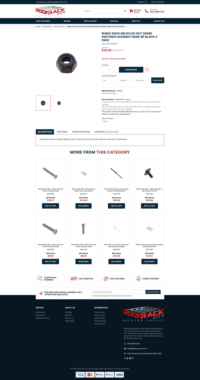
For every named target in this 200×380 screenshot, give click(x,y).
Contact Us (159, 21)
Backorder (131, 70)
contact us (142, 2)
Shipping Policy (100, 321)
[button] (147, 70)
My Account (40, 312)
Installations (90, 21)
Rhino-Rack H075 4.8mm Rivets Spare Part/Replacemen (116, 190)
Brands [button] (67, 21)
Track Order (40, 315)
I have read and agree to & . (113, 296)
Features (62, 132)
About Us (136, 21)
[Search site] (125, 11)
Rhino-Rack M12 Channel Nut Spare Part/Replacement (149, 245)
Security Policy (100, 324)
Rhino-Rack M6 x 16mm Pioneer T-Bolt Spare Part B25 (149, 190)
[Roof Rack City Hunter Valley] (50, 11)
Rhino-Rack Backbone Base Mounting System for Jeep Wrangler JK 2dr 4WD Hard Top (19, 369)
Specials (114, 21)
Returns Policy (99, 318)
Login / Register (157, 2)
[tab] (45, 131)
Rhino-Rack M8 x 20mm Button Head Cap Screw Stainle (83, 190)
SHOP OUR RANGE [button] (43, 21)
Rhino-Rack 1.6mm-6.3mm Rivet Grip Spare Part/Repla (116, 245)
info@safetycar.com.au (137, 348)
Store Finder (69, 321)
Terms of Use (99, 312)
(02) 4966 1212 (157, 12)
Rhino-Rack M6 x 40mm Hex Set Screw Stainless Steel (50, 190)
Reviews (100, 132)
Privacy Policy (127, 296)
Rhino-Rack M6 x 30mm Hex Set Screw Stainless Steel (50, 245)
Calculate (158, 80)
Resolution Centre (42, 318)
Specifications (81, 132)
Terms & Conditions (115, 296)
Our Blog (68, 312)
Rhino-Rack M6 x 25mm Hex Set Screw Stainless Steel (83, 245)
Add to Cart (50, 206)
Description (45, 132)
